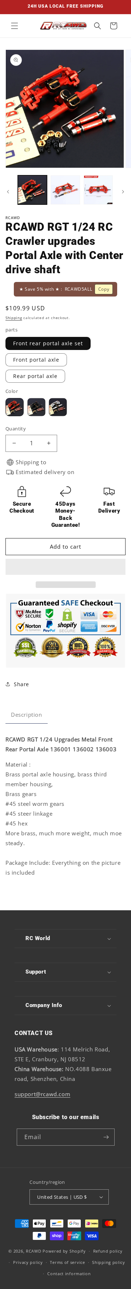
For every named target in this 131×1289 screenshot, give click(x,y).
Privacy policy (28, 1262)
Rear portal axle (35, 376)
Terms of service (67, 1262)
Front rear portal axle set (48, 343)
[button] (65, 567)
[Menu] (15, 26)
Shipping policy (108, 1262)
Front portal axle (36, 359)
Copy (103, 289)
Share (21, 684)
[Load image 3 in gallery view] (98, 189)
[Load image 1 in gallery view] (32, 189)
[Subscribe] (106, 1137)
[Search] (98, 26)
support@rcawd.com (42, 1094)
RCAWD (33, 1251)
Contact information (69, 1273)
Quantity (15, 428)
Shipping (13, 317)
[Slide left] (8, 192)
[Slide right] (123, 192)
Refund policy (108, 1251)
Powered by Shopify (64, 1251)
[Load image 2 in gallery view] (65, 189)
